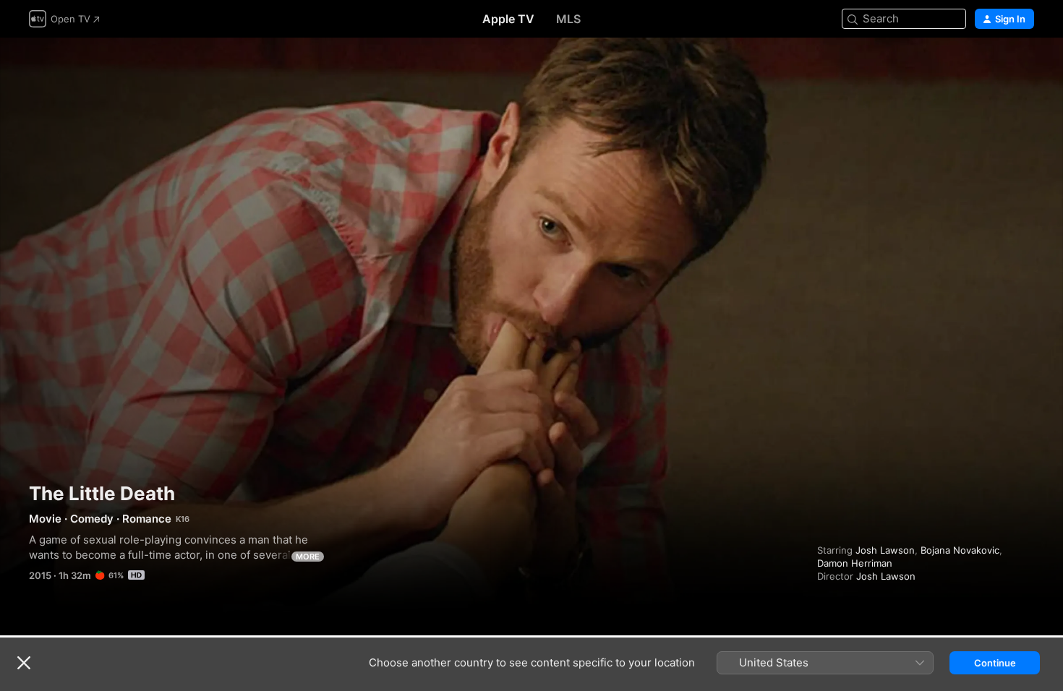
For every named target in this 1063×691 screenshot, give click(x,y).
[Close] (23, 662)
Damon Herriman (854, 563)
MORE (308, 556)
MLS (568, 19)
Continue (995, 663)
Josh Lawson (885, 550)
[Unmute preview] (1024, 66)
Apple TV (508, 19)
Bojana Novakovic (960, 550)
